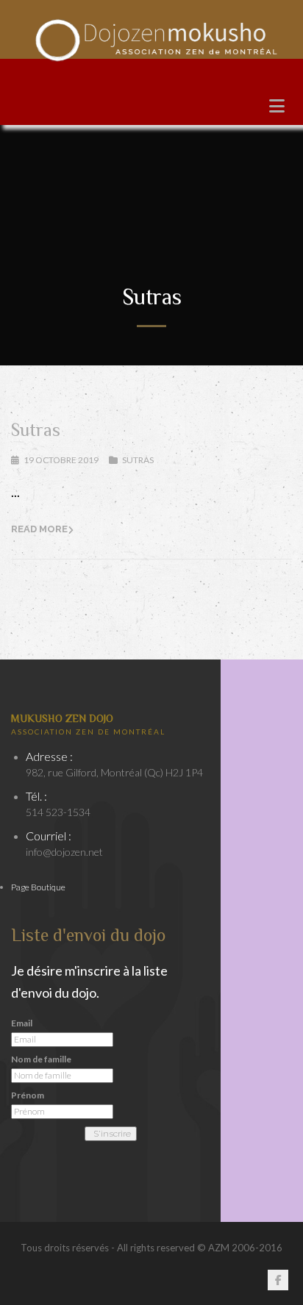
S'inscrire (112, 1134)
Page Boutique (38, 887)
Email (21, 1023)
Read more (39, 528)
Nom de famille (41, 1059)
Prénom (27, 1095)
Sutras (35, 430)
